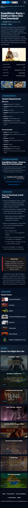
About (3, 493)
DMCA (19, 497)
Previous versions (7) (13, 184)
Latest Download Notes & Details (13, 181)
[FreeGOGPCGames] (10, 2)
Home (2, 6)
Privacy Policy (10, 493)
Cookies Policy (12, 497)
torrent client (9, 218)
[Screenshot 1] (7, 84)
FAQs (13, 261)
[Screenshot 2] (20, 84)
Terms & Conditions (21, 493)
